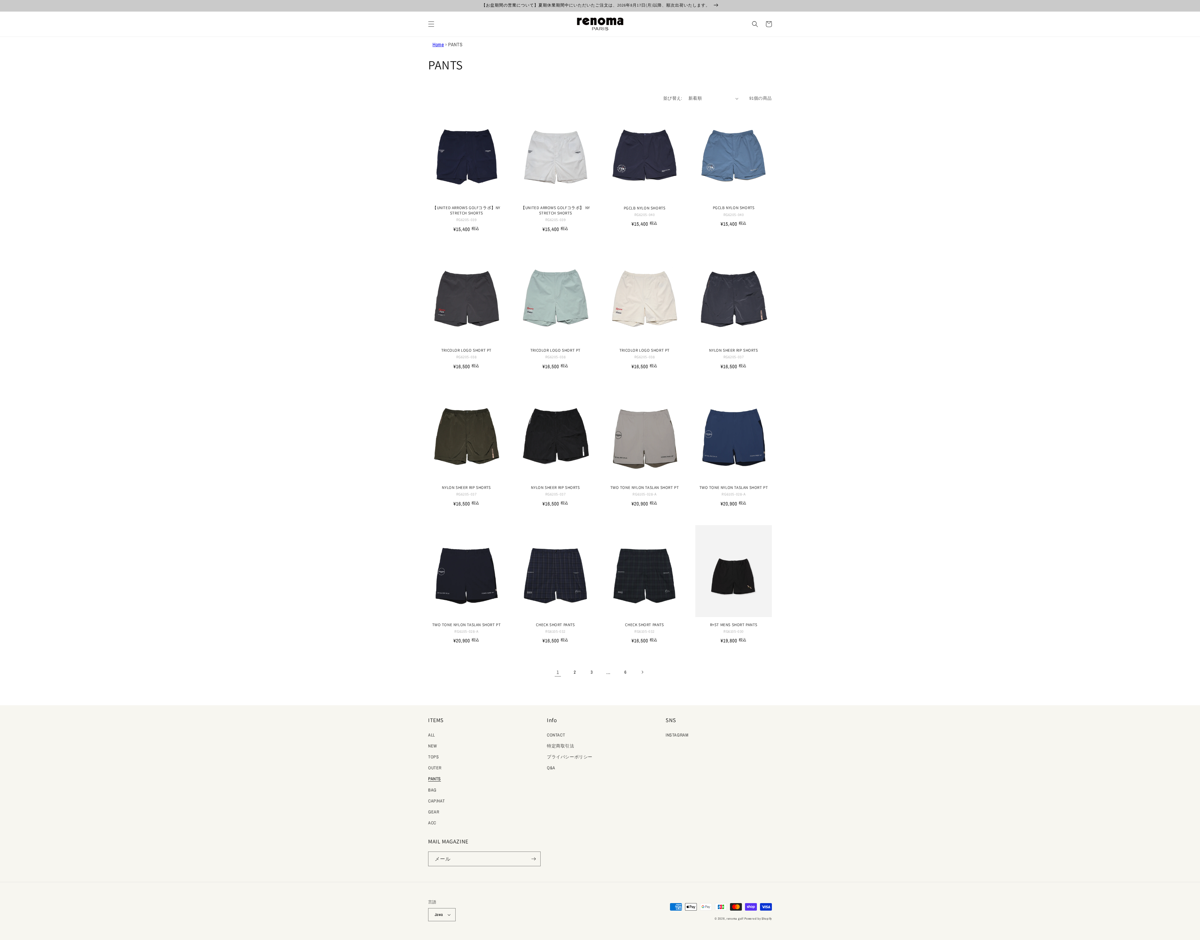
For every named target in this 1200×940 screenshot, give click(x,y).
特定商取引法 (560, 746)
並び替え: (672, 98)
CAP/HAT (436, 801)
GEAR (433, 812)
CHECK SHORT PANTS (555, 624)
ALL (431, 735)
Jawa (439, 914)
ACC (432, 823)
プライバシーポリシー (569, 757)
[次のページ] (642, 672)
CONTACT (556, 735)
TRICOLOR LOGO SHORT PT (466, 350)
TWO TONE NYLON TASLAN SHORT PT (644, 487)
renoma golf (735, 919)
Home (438, 44)
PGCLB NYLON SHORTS (645, 208)
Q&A (551, 768)
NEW (432, 746)
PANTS (434, 779)
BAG (432, 790)
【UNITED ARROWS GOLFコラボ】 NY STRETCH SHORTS (555, 210)
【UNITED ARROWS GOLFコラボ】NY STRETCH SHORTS (466, 210)
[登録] (533, 859)
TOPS (433, 757)
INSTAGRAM (677, 735)
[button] (431, 24)
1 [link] (558, 672)
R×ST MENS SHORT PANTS (734, 624)
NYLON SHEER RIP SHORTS (733, 350)
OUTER (435, 768)
